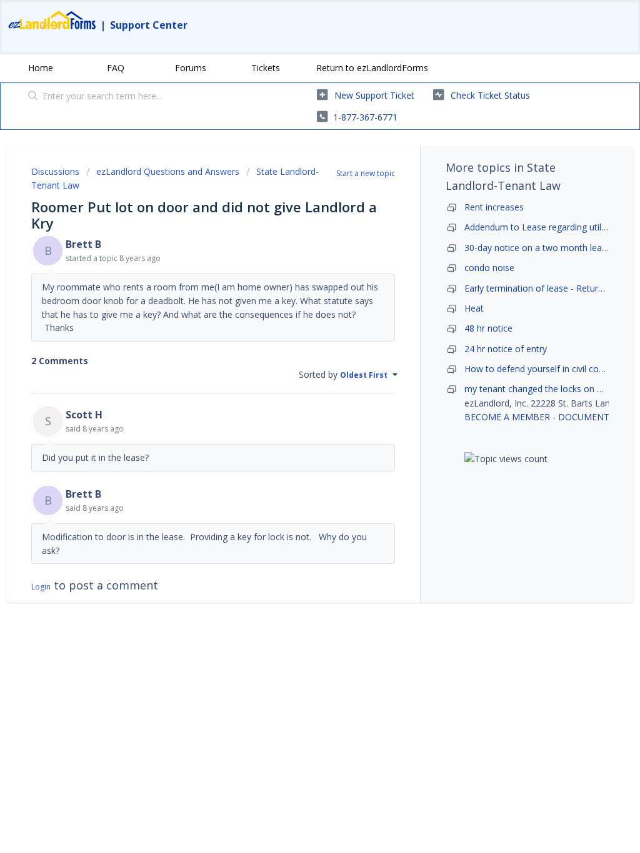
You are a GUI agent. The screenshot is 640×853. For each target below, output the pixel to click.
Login (41, 586)
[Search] (33, 96)
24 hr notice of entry (505, 349)
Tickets (265, 68)
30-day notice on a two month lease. (538, 248)
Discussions (55, 171)
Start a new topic (365, 173)
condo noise (489, 268)
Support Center (149, 25)
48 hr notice (488, 328)
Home (40, 68)
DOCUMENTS (586, 417)
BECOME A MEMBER (507, 417)
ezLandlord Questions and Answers (167, 171)
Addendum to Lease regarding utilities (541, 227)
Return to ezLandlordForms (372, 68)
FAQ (115, 68)
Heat (474, 308)
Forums (190, 68)
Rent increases (494, 207)
